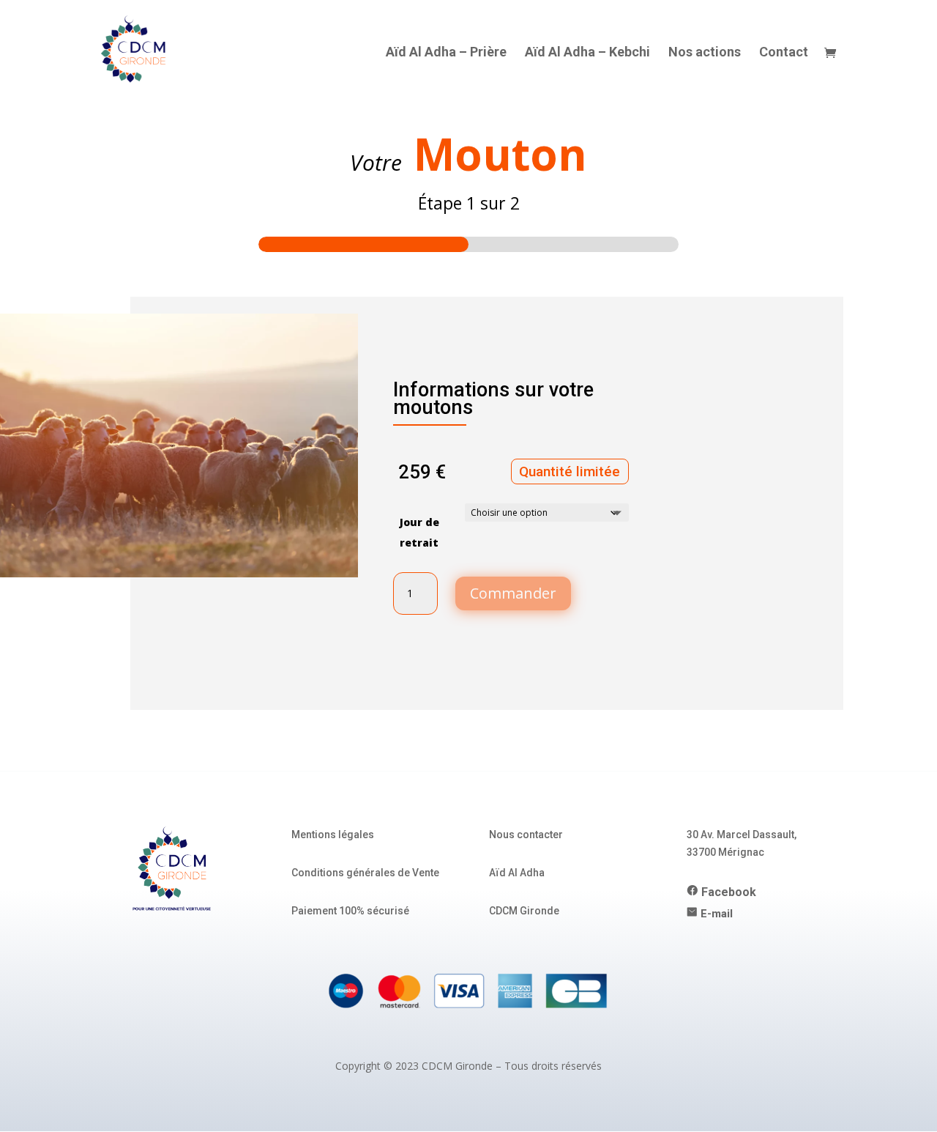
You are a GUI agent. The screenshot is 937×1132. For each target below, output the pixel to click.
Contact (783, 53)
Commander (513, 593)
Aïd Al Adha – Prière (446, 53)
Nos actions (704, 53)
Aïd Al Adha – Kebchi (587, 53)
